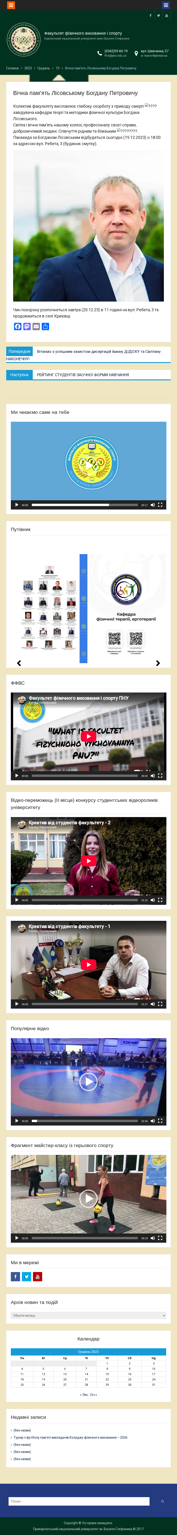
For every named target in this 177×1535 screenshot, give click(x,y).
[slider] (85, 505)
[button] (88, 465)
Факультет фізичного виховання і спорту (83, 33)
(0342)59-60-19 (116, 51)
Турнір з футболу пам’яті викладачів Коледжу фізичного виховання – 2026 (70, 1437)
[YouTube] (166, 15)
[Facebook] (150, 15)
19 (43, 1379)
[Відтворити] (17, 505)
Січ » (93, 1395)
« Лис (84, 1395)
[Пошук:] (80, 1501)
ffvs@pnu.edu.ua (115, 55)
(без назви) (22, 1430)
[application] (88, 466)
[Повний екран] (160, 505)
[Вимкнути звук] (152, 505)
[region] (88, 601)
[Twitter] (158, 15)
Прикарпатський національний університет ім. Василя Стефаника (82, 1529)
